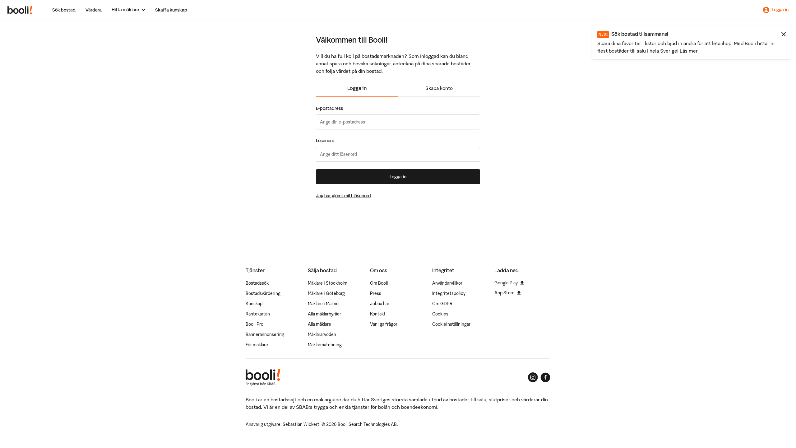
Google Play (506, 283)
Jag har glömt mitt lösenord (343, 195)
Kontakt (378, 314)
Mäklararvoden (322, 334)
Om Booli (379, 283)
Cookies (440, 314)
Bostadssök (257, 283)
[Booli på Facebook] (545, 377)
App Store (504, 293)
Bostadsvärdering (263, 293)
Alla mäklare (319, 324)
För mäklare (257, 345)
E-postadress (329, 108)
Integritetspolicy (448, 293)
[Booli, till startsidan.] (19, 10)
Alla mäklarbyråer (324, 314)
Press (375, 293)
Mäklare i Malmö (323, 303)
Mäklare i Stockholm (327, 283)
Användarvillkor (447, 283)
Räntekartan (258, 314)
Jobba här (379, 303)
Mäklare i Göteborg (326, 293)
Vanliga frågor (383, 324)
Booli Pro (254, 324)
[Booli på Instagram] (533, 377)
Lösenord (325, 140)
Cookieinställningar (451, 324)
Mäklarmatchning (325, 345)
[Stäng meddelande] (783, 34)
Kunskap (254, 303)
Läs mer (689, 51)
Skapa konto (439, 88)
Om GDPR (442, 303)
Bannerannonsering (265, 334)
